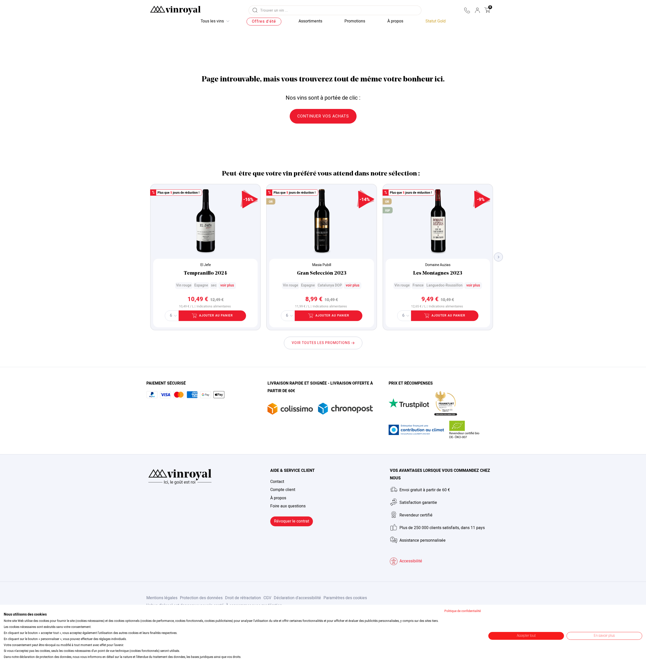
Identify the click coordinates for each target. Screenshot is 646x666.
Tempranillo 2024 (205, 273)
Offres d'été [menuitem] (264, 21)
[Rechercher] (255, 10)
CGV (267, 598)
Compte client (282, 490)
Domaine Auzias (437, 265)
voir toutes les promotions (321, 342)
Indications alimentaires (214, 306)
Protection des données (201, 598)
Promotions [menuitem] (354, 21)
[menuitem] (435, 21)
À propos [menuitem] (395, 21)
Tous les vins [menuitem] (212, 21)
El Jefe (205, 265)
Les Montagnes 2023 (437, 273)
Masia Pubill (321, 265)
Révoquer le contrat (291, 521)
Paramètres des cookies (345, 598)
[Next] (498, 257)
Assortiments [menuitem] (310, 21)
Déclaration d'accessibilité (297, 598)
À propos (278, 498)
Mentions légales (161, 598)
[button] (467, 10)
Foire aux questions (288, 506)
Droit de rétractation (243, 598)
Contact (277, 482)
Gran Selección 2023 (321, 273)
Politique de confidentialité (462, 611)
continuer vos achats (323, 116)
